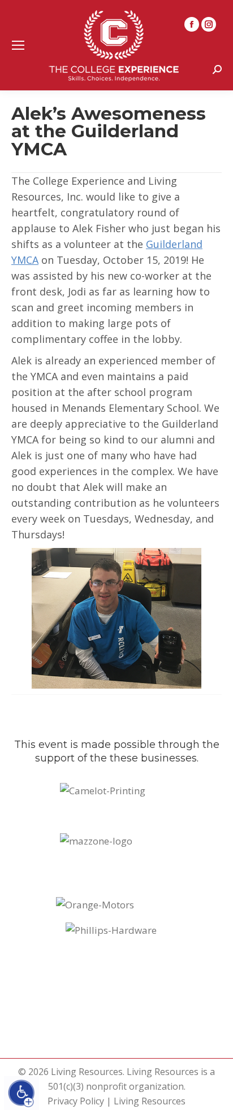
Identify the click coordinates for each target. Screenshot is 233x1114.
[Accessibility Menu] (21, 1093)
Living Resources (149, 1101)
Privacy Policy (76, 1101)
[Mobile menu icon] (18, 45)
